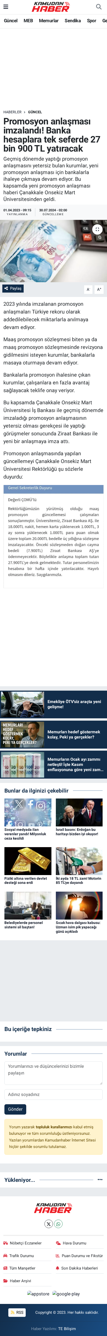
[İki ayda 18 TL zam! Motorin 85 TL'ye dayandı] (79, 860)
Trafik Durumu (21, 1255)
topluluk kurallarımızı (54, 1127)
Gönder (15, 1109)
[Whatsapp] (58, 1224)
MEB (28, 20)
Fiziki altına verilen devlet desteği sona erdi (25, 880)
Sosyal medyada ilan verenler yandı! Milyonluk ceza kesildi (25, 833)
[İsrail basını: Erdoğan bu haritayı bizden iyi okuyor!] (79, 812)
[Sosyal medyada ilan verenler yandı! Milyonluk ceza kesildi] (27, 812)
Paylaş (16, 288)
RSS (19, 1312)
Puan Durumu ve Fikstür (82, 1255)
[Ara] (99, 7)
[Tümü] (100, 1179)
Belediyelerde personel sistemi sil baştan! (23, 925)
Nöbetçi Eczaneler (26, 1243)
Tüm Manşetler (22, 1268)
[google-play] (66, 1294)
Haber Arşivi (20, 1281)
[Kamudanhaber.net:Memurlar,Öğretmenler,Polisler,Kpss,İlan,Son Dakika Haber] (51, 6)
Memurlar (49, 20)
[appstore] (39, 1294)
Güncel (10, 20)
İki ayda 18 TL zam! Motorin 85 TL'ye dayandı (78, 880)
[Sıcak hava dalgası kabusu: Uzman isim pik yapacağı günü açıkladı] (79, 905)
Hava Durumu (74, 1243)
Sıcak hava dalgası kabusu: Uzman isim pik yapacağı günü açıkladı (78, 927)
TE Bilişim (67, 1328)
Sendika (73, 20)
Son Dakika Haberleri (79, 1268)
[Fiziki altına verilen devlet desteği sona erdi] (27, 860)
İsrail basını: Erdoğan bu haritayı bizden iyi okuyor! (77, 831)
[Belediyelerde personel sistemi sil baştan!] (27, 905)
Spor (91, 20)
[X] (48, 1224)
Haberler (12, 112)
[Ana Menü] (5, 6)
